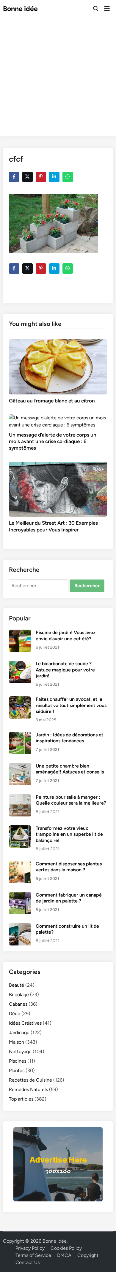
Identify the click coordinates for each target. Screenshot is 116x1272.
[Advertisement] (58, 78)
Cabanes (18, 1004)
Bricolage (19, 994)
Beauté (16, 985)
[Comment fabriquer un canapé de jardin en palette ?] (20, 895)
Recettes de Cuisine (30, 1080)
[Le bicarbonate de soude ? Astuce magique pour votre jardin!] (20, 664)
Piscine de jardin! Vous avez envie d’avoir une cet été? (65, 635)
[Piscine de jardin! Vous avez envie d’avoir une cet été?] (20, 633)
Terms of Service (33, 1255)
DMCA (64, 1255)
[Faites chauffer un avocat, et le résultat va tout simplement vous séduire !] (20, 700)
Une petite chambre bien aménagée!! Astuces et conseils (70, 769)
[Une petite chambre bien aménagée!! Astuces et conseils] (20, 766)
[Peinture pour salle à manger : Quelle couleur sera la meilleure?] (20, 797)
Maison (16, 1042)
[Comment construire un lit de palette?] (20, 926)
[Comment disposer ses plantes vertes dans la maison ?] (20, 864)
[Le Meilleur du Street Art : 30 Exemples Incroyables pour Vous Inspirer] (58, 488)
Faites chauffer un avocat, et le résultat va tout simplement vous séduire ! (71, 705)
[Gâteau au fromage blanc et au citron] (58, 366)
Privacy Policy (30, 1248)
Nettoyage (20, 1051)
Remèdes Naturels (28, 1089)
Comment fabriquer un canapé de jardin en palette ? (69, 898)
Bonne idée (20, 8)
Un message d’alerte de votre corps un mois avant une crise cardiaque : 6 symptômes (52, 441)
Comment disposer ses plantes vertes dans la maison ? (69, 867)
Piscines (17, 1061)
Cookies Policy (66, 1248)
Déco (14, 1013)
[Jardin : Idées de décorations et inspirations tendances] (20, 735)
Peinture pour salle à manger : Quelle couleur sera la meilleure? (71, 800)
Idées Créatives (25, 1023)
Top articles (21, 1099)
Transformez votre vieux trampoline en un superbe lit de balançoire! (69, 834)
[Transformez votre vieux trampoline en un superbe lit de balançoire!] (20, 829)
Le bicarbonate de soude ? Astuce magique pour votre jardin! (65, 670)
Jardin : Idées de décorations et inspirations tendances (69, 738)
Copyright (87, 1255)
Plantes (16, 1070)
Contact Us (27, 1262)
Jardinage (19, 1032)
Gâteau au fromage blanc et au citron (52, 401)
